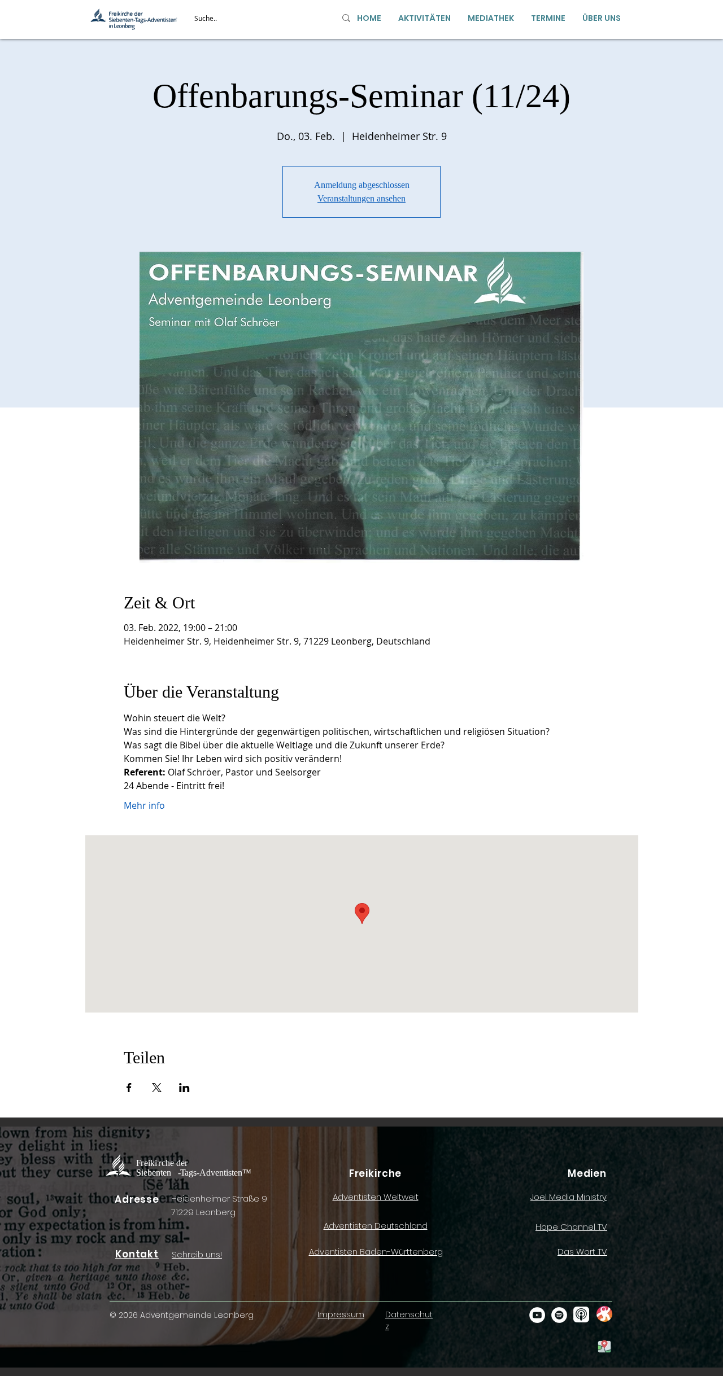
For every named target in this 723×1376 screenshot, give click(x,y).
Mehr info (144, 805)
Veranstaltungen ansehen (361, 198)
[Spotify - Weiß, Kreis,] (559, 1315)
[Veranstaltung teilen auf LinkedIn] (184, 1087)
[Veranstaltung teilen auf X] (156, 1087)
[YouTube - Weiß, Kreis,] (537, 1315)
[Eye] (604, 1314)
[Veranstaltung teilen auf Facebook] (129, 1087)
